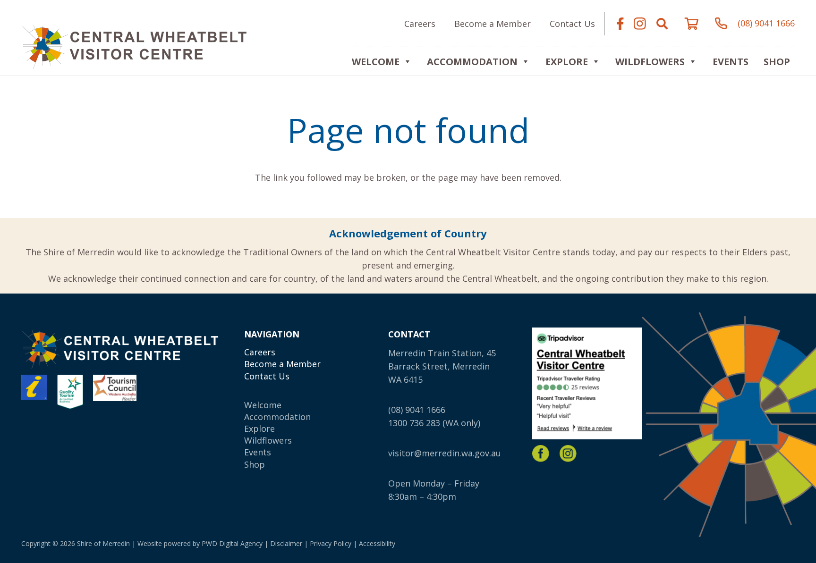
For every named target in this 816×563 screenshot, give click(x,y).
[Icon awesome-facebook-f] (620, 23)
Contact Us (266, 376)
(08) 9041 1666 (416, 409)
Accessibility (377, 543)
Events (730, 61)
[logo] (134, 45)
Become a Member (282, 364)
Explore (259, 428)
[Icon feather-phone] (721, 23)
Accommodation (472, 61)
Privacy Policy (330, 543)
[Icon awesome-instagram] (640, 23)
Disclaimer (286, 543)
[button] (662, 23)
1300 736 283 (414, 423)
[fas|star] (540, 453)
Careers (259, 352)
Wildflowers (650, 61)
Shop (777, 61)
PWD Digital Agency (232, 543)
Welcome (376, 61)
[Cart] (691, 23)
